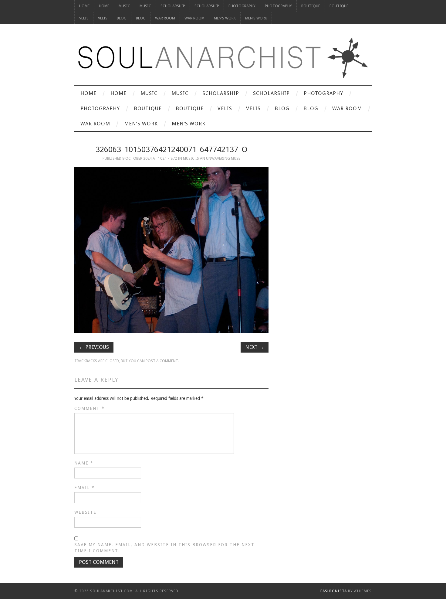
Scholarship (172, 6)
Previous (94, 347)
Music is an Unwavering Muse (211, 158)
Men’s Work (225, 18)
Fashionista (333, 591)
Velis (84, 18)
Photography (241, 6)
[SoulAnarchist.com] (223, 57)
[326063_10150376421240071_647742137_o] (171, 250)
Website (85, 512)
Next (254, 347)
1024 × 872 (167, 158)
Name (83, 463)
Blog (122, 18)
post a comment (162, 361)
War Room (165, 18)
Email (84, 487)
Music (124, 6)
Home (84, 6)
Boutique (310, 6)
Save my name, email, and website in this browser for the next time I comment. (164, 547)
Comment (89, 408)
